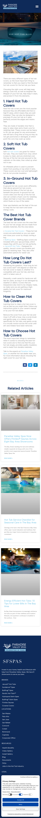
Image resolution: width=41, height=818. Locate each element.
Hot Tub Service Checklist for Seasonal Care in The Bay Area (20, 521)
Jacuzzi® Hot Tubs (12, 246)
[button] (37, 6)
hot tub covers (13, 152)
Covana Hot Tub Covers (14, 231)
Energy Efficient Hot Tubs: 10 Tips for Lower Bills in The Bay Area (20, 603)
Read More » (8, 458)
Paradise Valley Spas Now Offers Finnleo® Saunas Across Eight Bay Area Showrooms (20, 439)
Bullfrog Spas (10, 240)
